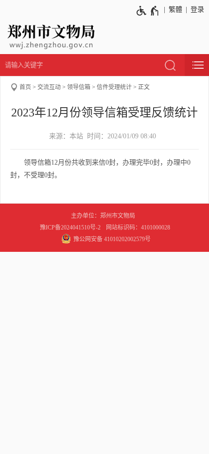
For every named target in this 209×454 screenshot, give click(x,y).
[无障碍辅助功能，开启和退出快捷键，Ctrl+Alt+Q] (148, 11)
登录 (197, 9)
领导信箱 (78, 87)
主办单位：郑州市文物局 (104, 215)
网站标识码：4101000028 (139, 227)
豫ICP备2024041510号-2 (70, 227)
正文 (144, 87)
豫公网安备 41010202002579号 (112, 239)
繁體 (175, 9)
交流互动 (49, 87)
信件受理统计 (114, 87)
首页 (25, 87)
